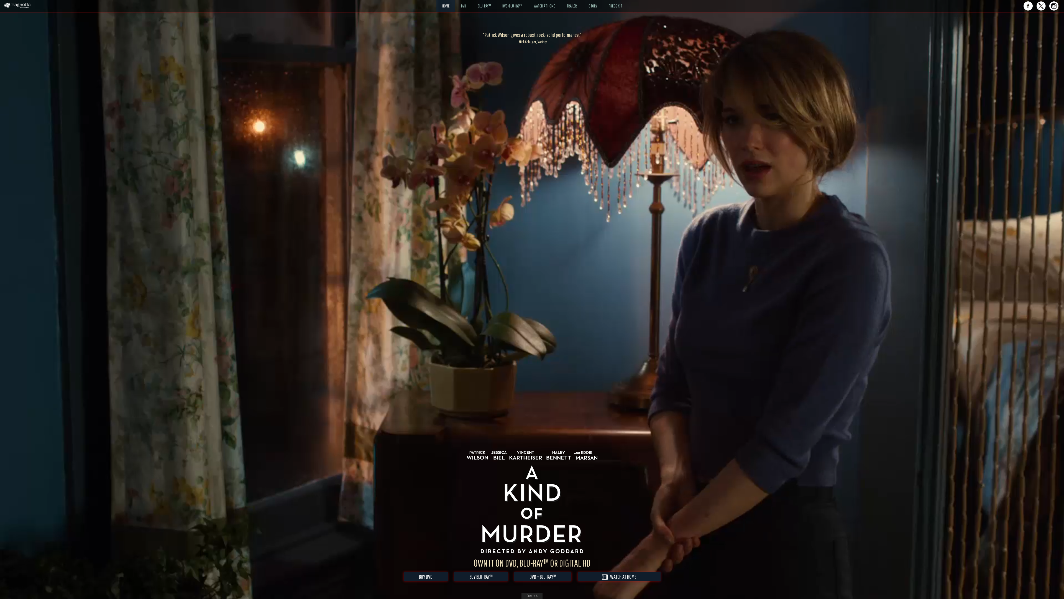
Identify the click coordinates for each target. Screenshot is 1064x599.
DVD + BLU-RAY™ (543, 576)
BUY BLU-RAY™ (481, 576)
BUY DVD (426, 576)
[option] (532, 38)
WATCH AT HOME (622, 576)
